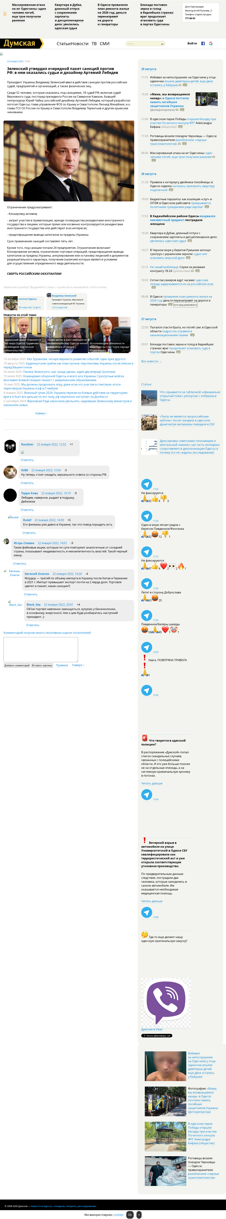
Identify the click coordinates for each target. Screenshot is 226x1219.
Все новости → (151, 361)
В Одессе (156, 296)
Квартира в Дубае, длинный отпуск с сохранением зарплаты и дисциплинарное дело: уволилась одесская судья (69, 16)
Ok (130, 1215)
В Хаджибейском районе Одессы (175, 216)
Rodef (27, 520)
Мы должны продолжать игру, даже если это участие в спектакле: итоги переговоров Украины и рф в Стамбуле (62, 386)
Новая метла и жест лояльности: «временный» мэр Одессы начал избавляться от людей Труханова (67, 345)
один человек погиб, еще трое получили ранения (181, 155)
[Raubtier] (10, 452)
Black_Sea (34, 604)
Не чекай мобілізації (164, 267)
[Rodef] (13, 517)
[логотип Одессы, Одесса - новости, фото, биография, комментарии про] (11, 309)
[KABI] (10, 478)
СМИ (104, 43)
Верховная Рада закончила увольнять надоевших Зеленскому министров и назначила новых (68, 403)
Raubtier (27, 444)
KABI (24, 470)
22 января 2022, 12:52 (51, 444)
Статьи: (146, 384)
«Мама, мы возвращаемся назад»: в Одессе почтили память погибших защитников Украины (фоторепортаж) (203, 1100)
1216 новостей (59, 307)
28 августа (148, 174)
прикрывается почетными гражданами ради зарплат (180, 205)
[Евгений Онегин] (12, 575)
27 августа (148, 319)
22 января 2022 (15, 61)
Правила (62, 665)
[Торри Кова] (10, 501)
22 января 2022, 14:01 (52, 543)
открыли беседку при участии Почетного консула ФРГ (183, 121)
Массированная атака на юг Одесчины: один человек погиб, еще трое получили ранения (29, 12)
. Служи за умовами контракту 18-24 (177, 269)
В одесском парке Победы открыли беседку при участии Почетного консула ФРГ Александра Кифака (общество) (202, 1133)
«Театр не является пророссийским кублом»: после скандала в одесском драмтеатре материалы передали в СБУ (187, 420)
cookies (118, 1215)
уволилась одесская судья (168, 241)
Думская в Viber (152, 1029)
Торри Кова (29, 493)
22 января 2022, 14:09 (49, 520)
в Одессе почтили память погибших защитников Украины (169, 102)
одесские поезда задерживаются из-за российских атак (181, 282)
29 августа (148, 69)
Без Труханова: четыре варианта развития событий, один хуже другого (76, 359)
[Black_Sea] (15, 605)
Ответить (27, 460)
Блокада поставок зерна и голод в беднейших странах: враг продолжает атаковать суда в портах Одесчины (157, 14)
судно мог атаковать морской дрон (178, 256)
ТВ (94, 43)
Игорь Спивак (24, 543)
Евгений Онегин (37, 574)
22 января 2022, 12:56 (46, 470)
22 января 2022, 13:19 (56, 493)
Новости (79, 43)
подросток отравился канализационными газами (171, 333)
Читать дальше (151, 783)
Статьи (64, 43)
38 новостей (25, 307)
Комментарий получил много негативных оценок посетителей (47, 633)
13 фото (36, 307)
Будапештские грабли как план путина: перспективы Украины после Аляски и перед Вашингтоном (68, 365)
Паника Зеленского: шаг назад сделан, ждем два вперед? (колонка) (69, 372)
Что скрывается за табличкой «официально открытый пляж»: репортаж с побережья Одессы (190, 396)
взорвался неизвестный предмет (182, 218)
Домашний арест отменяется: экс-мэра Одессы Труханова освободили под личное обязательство (23, 345)
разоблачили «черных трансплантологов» (178, 142)
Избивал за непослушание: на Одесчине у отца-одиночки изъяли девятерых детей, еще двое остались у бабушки (202, 1065)
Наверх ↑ (41, 413)
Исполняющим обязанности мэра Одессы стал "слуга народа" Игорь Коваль (110, 347)
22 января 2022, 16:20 (67, 574)
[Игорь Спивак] (6, 543)
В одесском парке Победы (168, 119)
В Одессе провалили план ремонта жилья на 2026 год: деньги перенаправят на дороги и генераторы (113, 14)
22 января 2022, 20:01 (58, 604)
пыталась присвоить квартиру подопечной (182, 188)
